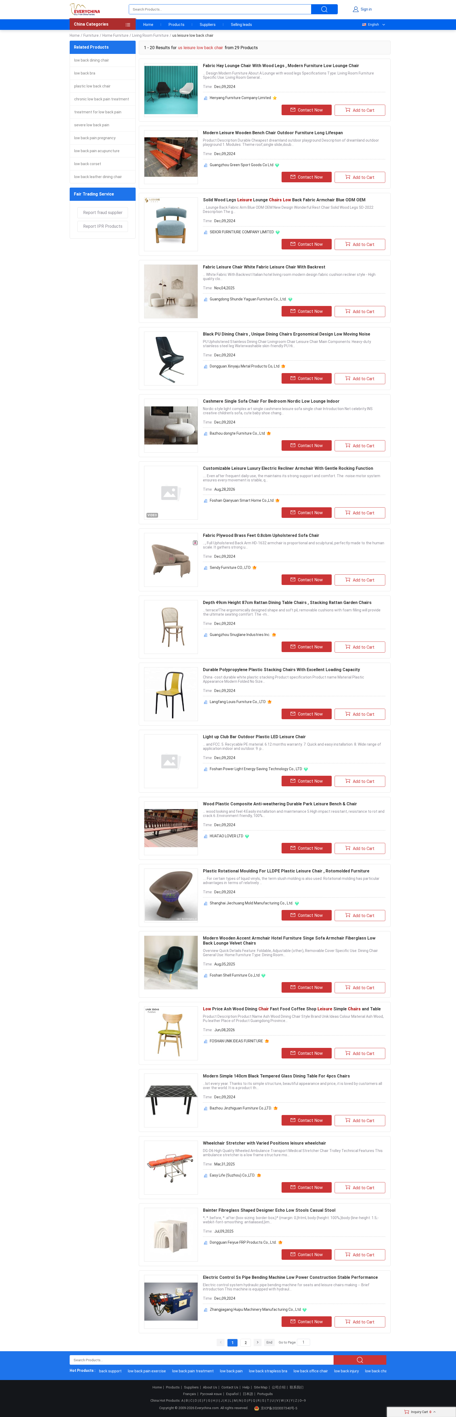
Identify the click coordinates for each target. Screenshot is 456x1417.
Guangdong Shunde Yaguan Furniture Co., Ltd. (248, 299)
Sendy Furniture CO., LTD (230, 567)
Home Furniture (115, 35)
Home (148, 24)
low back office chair (297, 1371)
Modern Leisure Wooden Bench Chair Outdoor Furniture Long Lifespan (273, 132)
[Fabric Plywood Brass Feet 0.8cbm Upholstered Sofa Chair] (171, 560)
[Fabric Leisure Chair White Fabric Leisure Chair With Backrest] (171, 291)
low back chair (364, 1371)
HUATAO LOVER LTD (226, 836)
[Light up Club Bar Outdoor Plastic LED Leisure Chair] (171, 761)
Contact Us (229, 1387)
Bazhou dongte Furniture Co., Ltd (237, 433)
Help (246, 1387)
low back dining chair (91, 60)
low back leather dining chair (98, 177)
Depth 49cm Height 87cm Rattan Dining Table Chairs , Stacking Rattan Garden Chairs (287, 602)
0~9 (303, 1400)
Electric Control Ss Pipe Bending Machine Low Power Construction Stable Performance (290, 1277)
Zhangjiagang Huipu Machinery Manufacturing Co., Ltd (255, 1309)
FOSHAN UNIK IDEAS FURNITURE (236, 1041)
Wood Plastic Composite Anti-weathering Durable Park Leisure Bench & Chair (280, 803)
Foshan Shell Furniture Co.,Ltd (235, 975)
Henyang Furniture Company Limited (240, 98)
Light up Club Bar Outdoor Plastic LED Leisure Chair (254, 736)
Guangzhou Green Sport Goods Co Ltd (241, 165)
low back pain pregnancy (95, 138)
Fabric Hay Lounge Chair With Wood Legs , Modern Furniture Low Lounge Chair (281, 65)
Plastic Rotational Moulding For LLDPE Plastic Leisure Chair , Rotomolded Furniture (286, 871)
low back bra (84, 73)
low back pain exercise (134, 1371)
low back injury (333, 1371)
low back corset (87, 164)
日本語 (248, 1394)
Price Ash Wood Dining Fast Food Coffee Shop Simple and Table (292, 1008)
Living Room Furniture (150, 35)
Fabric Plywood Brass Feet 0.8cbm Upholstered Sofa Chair (261, 535)
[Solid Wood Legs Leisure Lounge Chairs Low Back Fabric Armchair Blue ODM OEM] (171, 224)
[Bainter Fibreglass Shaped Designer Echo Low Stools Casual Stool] (171, 1234)
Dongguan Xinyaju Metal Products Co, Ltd (244, 366)
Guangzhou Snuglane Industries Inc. (240, 635)
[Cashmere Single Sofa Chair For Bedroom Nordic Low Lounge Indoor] (171, 425)
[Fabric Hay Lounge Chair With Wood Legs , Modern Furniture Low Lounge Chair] (171, 90)
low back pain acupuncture (97, 151)
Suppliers (208, 24)
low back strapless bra (255, 1371)
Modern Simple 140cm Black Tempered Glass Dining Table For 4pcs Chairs (276, 1076)
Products (176, 24)
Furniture (91, 35)
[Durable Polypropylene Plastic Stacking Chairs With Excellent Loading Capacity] (171, 694)
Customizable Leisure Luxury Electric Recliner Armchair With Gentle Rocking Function (288, 468)
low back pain (218, 1371)
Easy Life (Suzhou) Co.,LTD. (232, 1175)
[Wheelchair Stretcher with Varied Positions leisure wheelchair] (171, 1167)
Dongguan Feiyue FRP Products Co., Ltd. (243, 1242)
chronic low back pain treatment (101, 99)
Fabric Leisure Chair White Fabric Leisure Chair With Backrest (264, 267)
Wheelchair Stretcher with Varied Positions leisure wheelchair (264, 1143)
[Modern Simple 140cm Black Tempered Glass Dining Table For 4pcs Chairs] (171, 1100)
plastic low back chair (92, 86)
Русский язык (211, 1394)
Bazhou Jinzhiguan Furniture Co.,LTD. (241, 1108)
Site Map (261, 1387)
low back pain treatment (179, 1371)
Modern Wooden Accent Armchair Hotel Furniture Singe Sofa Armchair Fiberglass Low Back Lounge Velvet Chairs (289, 941)
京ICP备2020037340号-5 (279, 1408)
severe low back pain (91, 125)
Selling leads (241, 24)
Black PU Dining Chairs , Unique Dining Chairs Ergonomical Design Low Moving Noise (286, 334)
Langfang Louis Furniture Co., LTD (238, 702)
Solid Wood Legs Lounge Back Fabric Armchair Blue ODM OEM (284, 199)
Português (265, 1394)
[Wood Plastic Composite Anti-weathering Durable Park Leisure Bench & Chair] (171, 828)
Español (232, 1394)
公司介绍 (279, 1387)
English (373, 24)
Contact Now (310, 110)
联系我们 (296, 1387)
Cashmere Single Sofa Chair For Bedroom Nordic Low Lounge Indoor (271, 401)
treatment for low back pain (97, 112)
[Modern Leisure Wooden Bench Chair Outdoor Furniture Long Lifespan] (171, 157)
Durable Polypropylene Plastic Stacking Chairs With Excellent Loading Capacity (281, 669)
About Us (210, 1387)
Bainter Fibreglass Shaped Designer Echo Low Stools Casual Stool (269, 1210)
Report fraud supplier (102, 212)
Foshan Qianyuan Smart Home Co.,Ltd (242, 500)
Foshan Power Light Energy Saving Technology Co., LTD (256, 769)
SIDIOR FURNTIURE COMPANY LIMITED (242, 232)
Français (189, 1394)
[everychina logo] (85, 9)
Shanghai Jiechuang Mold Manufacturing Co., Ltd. (251, 903)
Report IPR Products (102, 226)
